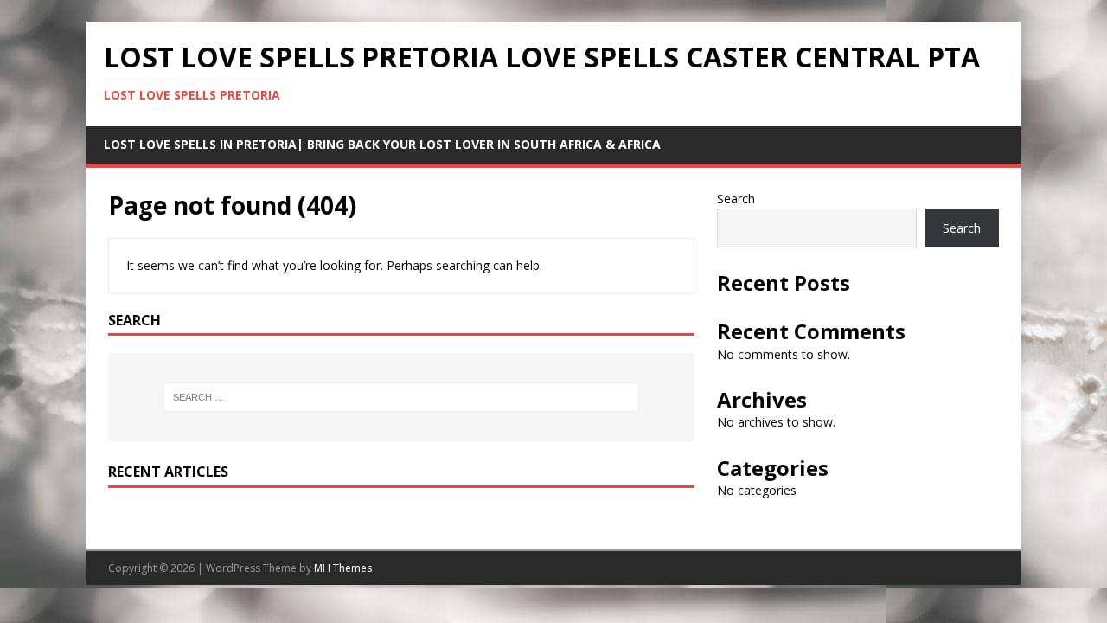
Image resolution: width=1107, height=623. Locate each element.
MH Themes (343, 568)
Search (736, 198)
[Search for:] (401, 397)
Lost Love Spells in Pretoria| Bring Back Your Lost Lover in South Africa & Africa (382, 144)
